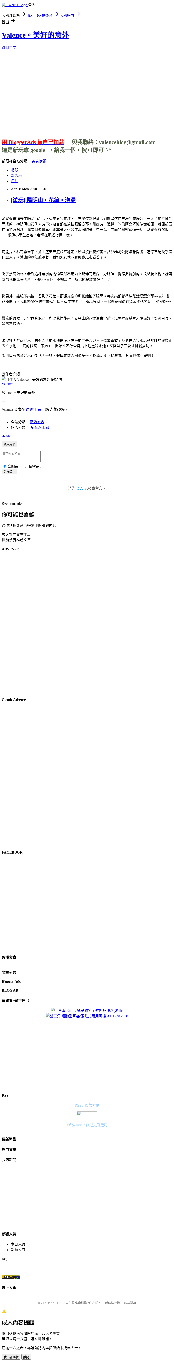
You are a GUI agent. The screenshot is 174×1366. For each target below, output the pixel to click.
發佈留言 (9, 472)
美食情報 (39, 161)
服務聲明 (130, 1303)
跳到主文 (9, 48)
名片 (14, 181)
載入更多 (9, 444)
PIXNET (53, 1303)
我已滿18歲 (11, 1357)
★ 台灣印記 (39, 427)
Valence (7, 384)
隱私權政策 (112, 1303)
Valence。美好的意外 (35, 35)
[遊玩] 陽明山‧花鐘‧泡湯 (43, 200)
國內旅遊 (37, 422)
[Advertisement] (88, 92)
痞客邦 (31, 409)
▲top (6, 435)
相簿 (14, 170)
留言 (41, 409)
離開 (26, 1357)
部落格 (16, 175)
